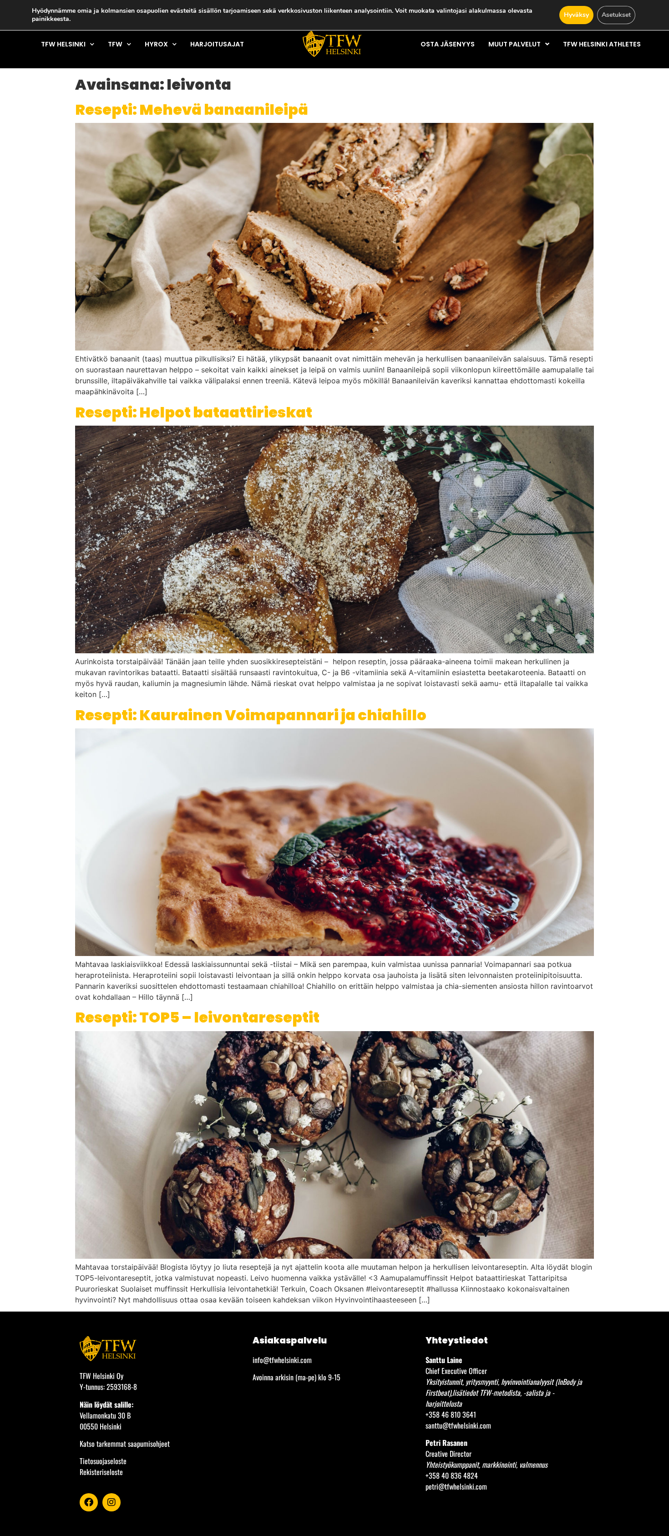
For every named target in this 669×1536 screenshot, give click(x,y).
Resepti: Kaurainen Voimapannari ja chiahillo (250, 715)
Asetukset (616, 14)
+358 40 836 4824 (452, 1475)
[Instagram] (111, 1502)
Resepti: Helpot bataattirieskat (193, 412)
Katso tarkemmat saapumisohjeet (125, 1443)
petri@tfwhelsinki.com (456, 1486)
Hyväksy (576, 14)
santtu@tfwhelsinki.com (458, 1425)
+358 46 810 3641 (451, 1414)
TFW (115, 44)
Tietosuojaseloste (103, 1460)
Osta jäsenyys (448, 44)
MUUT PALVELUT (514, 44)
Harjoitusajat (217, 44)
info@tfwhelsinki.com (282, 1359)
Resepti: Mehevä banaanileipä (191, 109)
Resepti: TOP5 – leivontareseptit (197, 1017)
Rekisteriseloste (101, 1471)
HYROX (156, 44)
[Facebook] (89, 1502)
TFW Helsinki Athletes (602, 44)
